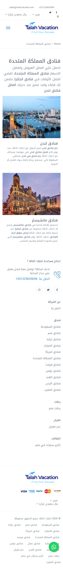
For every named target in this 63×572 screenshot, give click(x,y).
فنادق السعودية (50, 326)
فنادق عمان (34, 543)
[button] (36, 14)
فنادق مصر (54, 333)
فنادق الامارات (52, 345)
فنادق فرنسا (53, 364)
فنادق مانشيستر (45, 220)
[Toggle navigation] (8, 28)
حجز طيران (54, 426)
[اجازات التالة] (42, 28)
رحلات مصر (54, 408)
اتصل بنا (55, 308)
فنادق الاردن (53, 383)
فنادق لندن (49, 143)
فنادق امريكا (52, 351)
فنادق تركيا (53, 339)
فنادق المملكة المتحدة (46, 358)
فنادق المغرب (52, 389)
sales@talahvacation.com (21, 7)
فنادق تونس (53, 370)
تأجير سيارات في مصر (47, 445)
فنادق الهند (53, 377)
